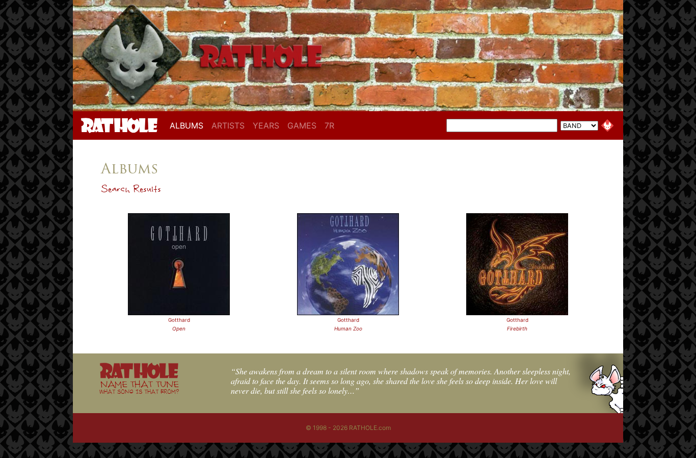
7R (329, 125)
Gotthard (179, 320)
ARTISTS (228, 125)
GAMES (301, 125)
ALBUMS (188, 125)
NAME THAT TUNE (139, 387)
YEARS (266, 125)
